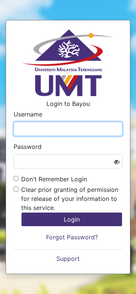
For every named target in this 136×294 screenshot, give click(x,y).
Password (28, 146)
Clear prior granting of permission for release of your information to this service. (69, 198)
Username (28, 114)
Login (72, 219)
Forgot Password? (72, 237)
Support (68, 258)
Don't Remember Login (54, 179)
